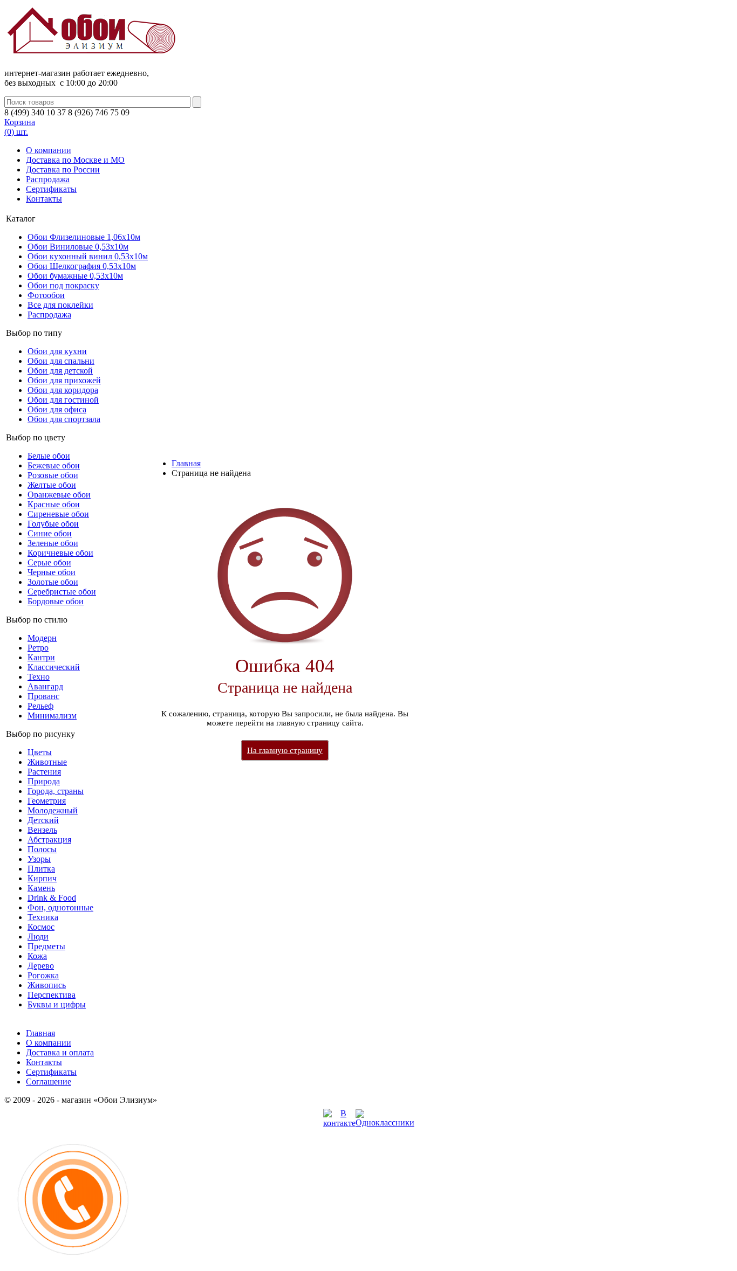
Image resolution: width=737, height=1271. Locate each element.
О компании (48, 150)
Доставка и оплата (60, 1052)
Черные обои (52, 572)
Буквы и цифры (57, 1004)
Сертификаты (51, 189)
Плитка (41, 868)
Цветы (40, 752)
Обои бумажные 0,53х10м (75, 275)
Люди (38, 936)
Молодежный (53, 810)
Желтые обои (52, 484)
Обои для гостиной (63, 399)
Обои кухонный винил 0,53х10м (88, 256)
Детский (43, 820)
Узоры (39, 859)
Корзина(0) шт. (19, 127)
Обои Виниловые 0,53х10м (78, 246)
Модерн (42, 638)
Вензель (42, 829)
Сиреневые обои (58, 514)
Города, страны (56, 791)
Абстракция (49, 839)
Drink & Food (52, 897)
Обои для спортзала (64, 419)
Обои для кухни (57, 351)
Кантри (41, 657)
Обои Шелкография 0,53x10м (82, 266)
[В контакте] (339, 1123)
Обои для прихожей (64, 380)
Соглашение (48, 1081)
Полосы (42, 849)
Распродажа (48, 179)
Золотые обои (53, 581)
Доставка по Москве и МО (75, 159)
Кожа (37, 956)
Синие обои (50, 533)
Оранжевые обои (59, 494)
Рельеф (40, 705)
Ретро (38, 647)
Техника (43, 917)
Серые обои (49, 562)
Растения (44, 771)
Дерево (41, 965)
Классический (54, 667)
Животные (47, 761)
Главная (186, 463)
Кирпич (42, 878)
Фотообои (46, 295)
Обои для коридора (63, 390)
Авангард (45, 686)
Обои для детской (60, 370)
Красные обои (54, 504)
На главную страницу (285, 750)
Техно (39, 676)
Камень (41, 888)
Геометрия (47, 800)
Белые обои (49, 455)
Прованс (43, 696)
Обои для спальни (61, 360)
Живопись (47, 985)
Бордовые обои (56, 601)
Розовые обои (53, 475)
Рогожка (43, 975)
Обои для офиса (57, 409)
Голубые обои (53, 523)
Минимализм (52, 715)
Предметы (46, 946)
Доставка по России (63, 169)
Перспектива (52, 994)
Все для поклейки (60, 304)
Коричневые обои (60, 552)
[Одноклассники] (385, 1122)
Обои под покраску (63, 285)
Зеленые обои (53, 543)
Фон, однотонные (60, 907)
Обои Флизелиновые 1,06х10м (84, 236)
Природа (44, 781)
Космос (41, 926)
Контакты (44, 198)
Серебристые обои (62, 591)
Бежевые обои (54, 465)
